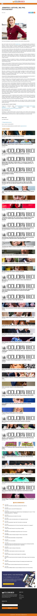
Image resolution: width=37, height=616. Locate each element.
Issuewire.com (18, 44)
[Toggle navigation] (2, 3)
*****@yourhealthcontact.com (7, 122)
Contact (20, 598)
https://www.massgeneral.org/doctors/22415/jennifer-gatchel (11, 108)
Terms (20, 594)
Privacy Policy (21, 595)
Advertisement (21, 597)
